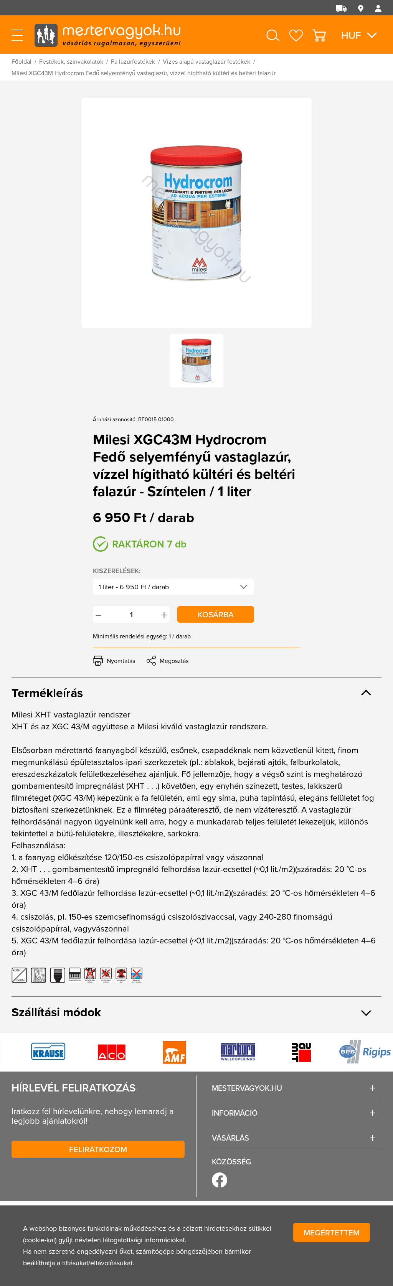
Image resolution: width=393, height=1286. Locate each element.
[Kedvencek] (296, 35)
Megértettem (332, 1232)
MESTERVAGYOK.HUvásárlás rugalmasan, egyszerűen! (107, 34)
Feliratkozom (98, 1149)
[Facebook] (219, 1180)
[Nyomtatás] (114, 661)
